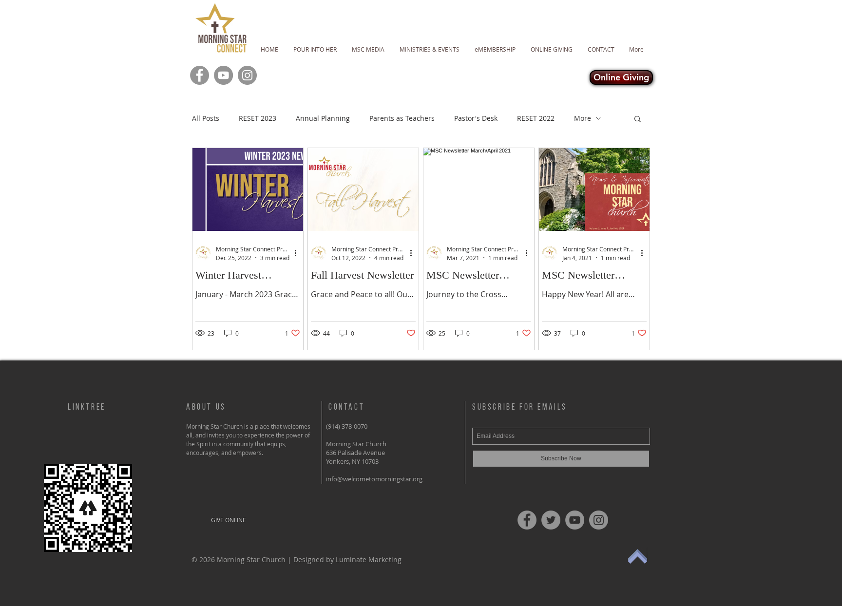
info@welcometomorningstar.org (374, 478)
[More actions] (299, 253)
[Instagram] (247, 75)
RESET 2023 (257, 118)
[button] (637, 119)
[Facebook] (199, 75)
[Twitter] (550, 520)
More (582, 118)
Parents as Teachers (402, 118)
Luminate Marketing (369, 559)
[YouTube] (223, 75)
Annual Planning (323, 118)
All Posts (205, 118)
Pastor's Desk (476, 118)
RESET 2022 (536, 118)
